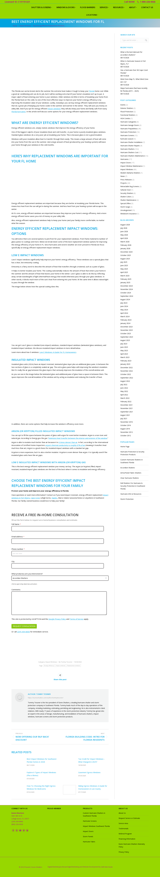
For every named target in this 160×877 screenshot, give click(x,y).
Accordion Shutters (127, 468)
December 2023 (126, 327)
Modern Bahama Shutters (130, 173)
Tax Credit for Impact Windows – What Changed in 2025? (91, 760)
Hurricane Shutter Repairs (130, 145)
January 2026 (125, 248)
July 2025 (123, 262)
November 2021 (126, 408)
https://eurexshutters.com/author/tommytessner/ (45, 698)
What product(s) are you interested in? (27, 574)
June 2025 (124, 265)
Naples (54, 498)
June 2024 (124, 306)
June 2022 (124, 388)
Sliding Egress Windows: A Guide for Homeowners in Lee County (92, 787)
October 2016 (125, 425)
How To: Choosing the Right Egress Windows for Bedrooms (41, 787)
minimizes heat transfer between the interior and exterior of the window (77, 438)
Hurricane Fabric (89, 842)
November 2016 (126, 422)
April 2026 (124, 238)
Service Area (123, 823)
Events (122, 105)
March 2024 (124, 316)
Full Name (16, 524)
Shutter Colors (125, 197)
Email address (17, 536)
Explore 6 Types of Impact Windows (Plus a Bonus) (41, 773)
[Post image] (17, 762)
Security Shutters (126, 193)
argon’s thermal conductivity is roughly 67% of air (65, 445)
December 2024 (126, 286)
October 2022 (125, 374)
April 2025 (124, 272)
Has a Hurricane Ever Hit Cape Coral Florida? (134, 71)
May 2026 (124, 235)
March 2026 (124, 242)
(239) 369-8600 (23, 631)
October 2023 (125, 333)
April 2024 (124, 313)
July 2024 (123, 303)
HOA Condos (125, 118)
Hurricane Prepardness (129, 128)
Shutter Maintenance (128, 200)
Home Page (124, 446)
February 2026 (125, 245)
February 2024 (125, 320)
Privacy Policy (124, 852)
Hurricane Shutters (127, 149)
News (122, 176)
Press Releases (126, 179)
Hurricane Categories (128, 122)
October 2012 (125, 435)
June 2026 (124, 231)
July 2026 (123, 228)
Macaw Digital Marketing (70, 867)
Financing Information (127, 839)
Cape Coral (35, 498)
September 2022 (126, 378)
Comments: (16, 589)
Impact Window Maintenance (131, 166)
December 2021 (126, 405)
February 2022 (125, 401)
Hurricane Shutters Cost (129, 152)
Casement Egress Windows (89, 772)
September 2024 (126, 296)
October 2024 (125, 293)
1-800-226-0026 (147, 1)
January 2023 (125, 364)
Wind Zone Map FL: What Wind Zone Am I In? (134, 80)
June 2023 (124, 347)
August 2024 (125, 299)
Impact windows (60, 665)
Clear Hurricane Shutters (129, 478)
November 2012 (126, 432)
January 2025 (125, 282)
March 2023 (124, 357)
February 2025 (125, 279)
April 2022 (124, 395)
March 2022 (124, 398)
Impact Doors (125, 162)
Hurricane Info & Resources (130, 494)
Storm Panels (88, 836)
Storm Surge (125, 207)
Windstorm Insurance (128, 214)
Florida (91, 91)
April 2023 (124, 354)
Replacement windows (73, 665)
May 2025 (124, 269)
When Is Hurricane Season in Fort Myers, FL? (133, 62)
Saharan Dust (125, 190)
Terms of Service (77, 619)
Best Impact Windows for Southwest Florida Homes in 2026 (41, 760)
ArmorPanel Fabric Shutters (130, 473)
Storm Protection (127, 499)
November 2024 (126, 289)
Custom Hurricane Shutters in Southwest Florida (131, 461)
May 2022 (124, 391)
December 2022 (126, 367)
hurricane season (126, 139)
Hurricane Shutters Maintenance (132, 156)
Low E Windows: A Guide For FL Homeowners (57, 352)
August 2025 (125, 259)
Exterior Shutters (126, 108)
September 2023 (126, 337)
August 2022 (125, 381)
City (13, 561)
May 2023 (124, 350)
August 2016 (125, 429)
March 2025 (124, 276)
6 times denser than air (68, 442)
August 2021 (125, 415)
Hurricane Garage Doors (129, 125)
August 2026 (125, 225)
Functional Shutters (127, 115)
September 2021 (126, 412)
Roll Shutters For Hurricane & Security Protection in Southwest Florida (132, 486)
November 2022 (126, 371)
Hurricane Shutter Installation (131, 142)
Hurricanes (124, 159)
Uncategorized (125, 210)
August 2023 (125, 340)
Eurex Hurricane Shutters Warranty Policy (132, 845)
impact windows (54, 108)
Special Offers (125, 203)
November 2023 (126, 330)
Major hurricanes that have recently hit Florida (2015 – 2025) (133, 89)
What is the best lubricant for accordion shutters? (131, 53)
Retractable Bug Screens (129, 186)
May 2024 (124, 310)
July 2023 (123, 344)
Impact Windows (51, 662)
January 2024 (125, 323)
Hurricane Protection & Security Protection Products (132, 453)
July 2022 (123, 384)
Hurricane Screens (127, 135)
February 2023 (125, 361)
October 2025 (125, 255)
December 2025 (126, 252)
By (65, 662)
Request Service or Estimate (129, 818)
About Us (122, 813)
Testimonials (123, 828)
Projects (123, 183)
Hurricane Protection (128, 132)
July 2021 (123, 418)
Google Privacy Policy (57, 619)
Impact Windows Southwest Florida (96, 826)
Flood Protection (126, 111)
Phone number (18, 549)
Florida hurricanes (18, 111)
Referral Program (125, 834)
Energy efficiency (49, 665)
